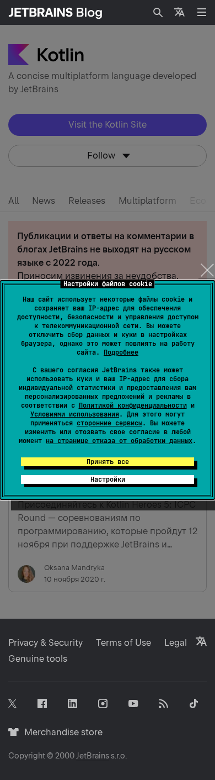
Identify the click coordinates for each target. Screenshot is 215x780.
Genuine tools (37, 658)
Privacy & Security (45, 642)
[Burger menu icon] (201, 12)
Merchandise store (60, 732)
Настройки (107, 479)
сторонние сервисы (109, 423)
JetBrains (92, 755)
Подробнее (121, 352)
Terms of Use (123, 642)
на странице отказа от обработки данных (119, 440)
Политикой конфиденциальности (133, 405)
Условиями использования (74, 414)
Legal (175, 642)
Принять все (108, 461)
